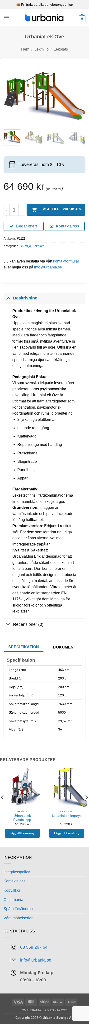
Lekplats (61, 49)
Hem (25, 49)
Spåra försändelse (19, 909)
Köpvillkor (12, 890)
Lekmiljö (41, 49)
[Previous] (11, 94)
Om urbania (13, 900)
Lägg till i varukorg (61, 209)
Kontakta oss (14, 881)
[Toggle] (8, 298)
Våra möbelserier (18, 918)
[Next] (78, 94)
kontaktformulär (66, 261)
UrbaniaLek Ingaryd (67, 816)
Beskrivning (25, 298)
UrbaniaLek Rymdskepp (22, 818)
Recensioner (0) (28, 624)
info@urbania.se (48, 267)
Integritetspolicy (17, 872)
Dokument (64, 647)
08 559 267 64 (33, 947)
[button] (6, 17)
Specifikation (23, 647)
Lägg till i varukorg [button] (22, 833)
